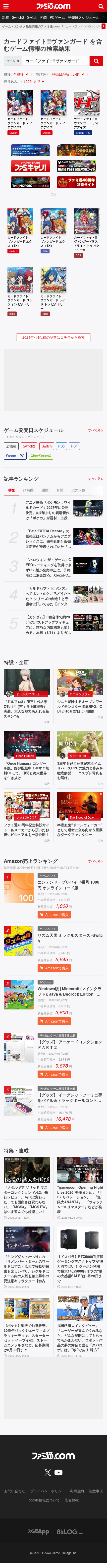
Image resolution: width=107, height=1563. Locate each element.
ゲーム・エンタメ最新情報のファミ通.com (31, 26)
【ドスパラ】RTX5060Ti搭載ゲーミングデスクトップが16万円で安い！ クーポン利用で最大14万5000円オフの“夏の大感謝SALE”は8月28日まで (80, 1268)
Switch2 (18, 17)
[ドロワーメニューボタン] (6, 6)
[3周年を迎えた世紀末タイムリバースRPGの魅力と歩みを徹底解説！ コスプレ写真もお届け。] (80, 744)
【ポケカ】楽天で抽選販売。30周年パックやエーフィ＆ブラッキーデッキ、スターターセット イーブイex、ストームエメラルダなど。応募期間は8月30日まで (27, 1337)
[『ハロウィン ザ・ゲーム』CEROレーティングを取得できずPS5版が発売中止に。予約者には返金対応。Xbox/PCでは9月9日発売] (88, 565)
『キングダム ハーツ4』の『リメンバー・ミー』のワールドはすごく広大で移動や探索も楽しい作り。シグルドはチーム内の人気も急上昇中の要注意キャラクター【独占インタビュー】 (26, 1268)
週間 (45, 490)
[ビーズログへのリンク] (70, 1531)
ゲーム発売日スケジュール (33, 430)
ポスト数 (78, 490)
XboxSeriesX (41, 455)
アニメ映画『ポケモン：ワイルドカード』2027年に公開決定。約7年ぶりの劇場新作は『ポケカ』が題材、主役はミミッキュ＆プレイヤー (48, 510)
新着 (5, 17)
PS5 (43, 17)
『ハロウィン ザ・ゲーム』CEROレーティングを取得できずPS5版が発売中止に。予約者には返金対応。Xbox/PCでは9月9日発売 (48, 567)
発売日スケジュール (83, 17)
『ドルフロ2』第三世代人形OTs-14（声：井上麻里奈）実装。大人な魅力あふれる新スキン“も (26, 708)
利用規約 (77, 1490)
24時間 (28, 490)
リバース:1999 (79, 756)
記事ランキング (21, 479)
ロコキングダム (80, 694)
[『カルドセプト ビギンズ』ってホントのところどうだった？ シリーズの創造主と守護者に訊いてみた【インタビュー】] (88, 594)
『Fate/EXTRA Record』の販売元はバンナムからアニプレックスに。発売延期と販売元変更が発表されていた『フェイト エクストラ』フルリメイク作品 (48, 538)
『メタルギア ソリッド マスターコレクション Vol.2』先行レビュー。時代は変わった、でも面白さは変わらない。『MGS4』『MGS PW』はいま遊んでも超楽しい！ (26, 1199)
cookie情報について (44, 1499)
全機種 (18, 74)
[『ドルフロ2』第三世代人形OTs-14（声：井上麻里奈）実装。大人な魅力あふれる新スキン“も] (27, 682)
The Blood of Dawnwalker (85, 817)
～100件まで (30, 81)
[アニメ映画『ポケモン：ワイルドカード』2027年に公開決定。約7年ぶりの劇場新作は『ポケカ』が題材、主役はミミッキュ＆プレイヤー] (88, 508)
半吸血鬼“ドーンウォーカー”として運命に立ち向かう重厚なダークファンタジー (80, 830)
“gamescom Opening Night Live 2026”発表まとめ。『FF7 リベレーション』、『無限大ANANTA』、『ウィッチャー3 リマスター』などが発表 (80, 1199)
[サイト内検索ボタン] (101, 6)
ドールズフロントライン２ (32, 694)
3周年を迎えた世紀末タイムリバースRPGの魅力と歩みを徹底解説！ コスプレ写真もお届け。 (80, 770)
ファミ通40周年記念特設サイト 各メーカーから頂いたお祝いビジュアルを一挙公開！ (27, 830)
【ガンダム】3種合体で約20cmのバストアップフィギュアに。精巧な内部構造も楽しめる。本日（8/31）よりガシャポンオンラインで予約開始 (48, 624)
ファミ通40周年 (27, 817)
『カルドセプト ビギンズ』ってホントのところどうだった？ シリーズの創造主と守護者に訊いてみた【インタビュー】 (48, 596)
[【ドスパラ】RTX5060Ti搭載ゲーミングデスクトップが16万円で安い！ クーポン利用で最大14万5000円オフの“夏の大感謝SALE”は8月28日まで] (80, 1239)
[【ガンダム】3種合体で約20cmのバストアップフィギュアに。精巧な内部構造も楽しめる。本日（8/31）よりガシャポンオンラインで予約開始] (88, 622)
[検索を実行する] (96, 61)
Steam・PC (15, 455)
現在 (11, 490)
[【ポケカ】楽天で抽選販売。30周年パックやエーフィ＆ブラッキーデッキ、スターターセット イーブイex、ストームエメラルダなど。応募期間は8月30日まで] (27, 1308)
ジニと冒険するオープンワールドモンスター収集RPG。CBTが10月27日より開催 (80, 706)
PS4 (74, 446)
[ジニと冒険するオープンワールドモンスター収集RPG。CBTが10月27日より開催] (80, 682)
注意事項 (96, 1490)
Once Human (25, 756)
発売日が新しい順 (66, 74)
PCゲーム (57, 17)
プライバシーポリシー (47, 1490)
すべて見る (95, 430)
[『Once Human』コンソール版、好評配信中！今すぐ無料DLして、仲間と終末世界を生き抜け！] (27, 744)
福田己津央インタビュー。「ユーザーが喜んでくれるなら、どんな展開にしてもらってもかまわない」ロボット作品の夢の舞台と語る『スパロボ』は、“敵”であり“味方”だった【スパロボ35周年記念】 (80, 1337)
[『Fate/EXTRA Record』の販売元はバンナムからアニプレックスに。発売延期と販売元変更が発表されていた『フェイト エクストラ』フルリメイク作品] (88, 536)
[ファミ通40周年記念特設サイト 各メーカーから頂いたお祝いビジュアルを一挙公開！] (27, 805)
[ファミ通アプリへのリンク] (38, 1531)
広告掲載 (72, 1499)
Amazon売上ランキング (31, 861)
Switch (32, 17)
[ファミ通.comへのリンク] (53, 6)
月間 (59, 490)
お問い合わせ (14, 1490)
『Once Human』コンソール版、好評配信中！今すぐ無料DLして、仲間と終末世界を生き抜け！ (26, 770)
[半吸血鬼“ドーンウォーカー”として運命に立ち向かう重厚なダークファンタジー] (80, 805)
